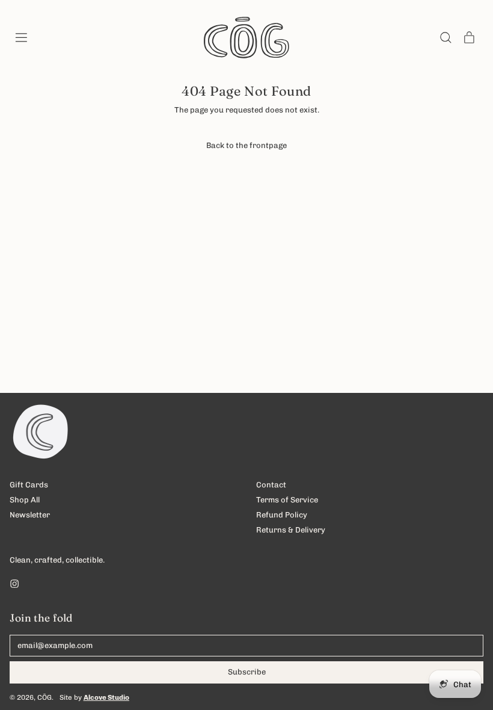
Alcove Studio (106, 697)
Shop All (25, 499)
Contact (271, 484)
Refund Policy (281, 514)
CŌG (44, 697)
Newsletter (30, 514)
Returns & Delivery (290, 529)
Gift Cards (29, 484)
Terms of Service (287, 499)
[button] (445, 38)
